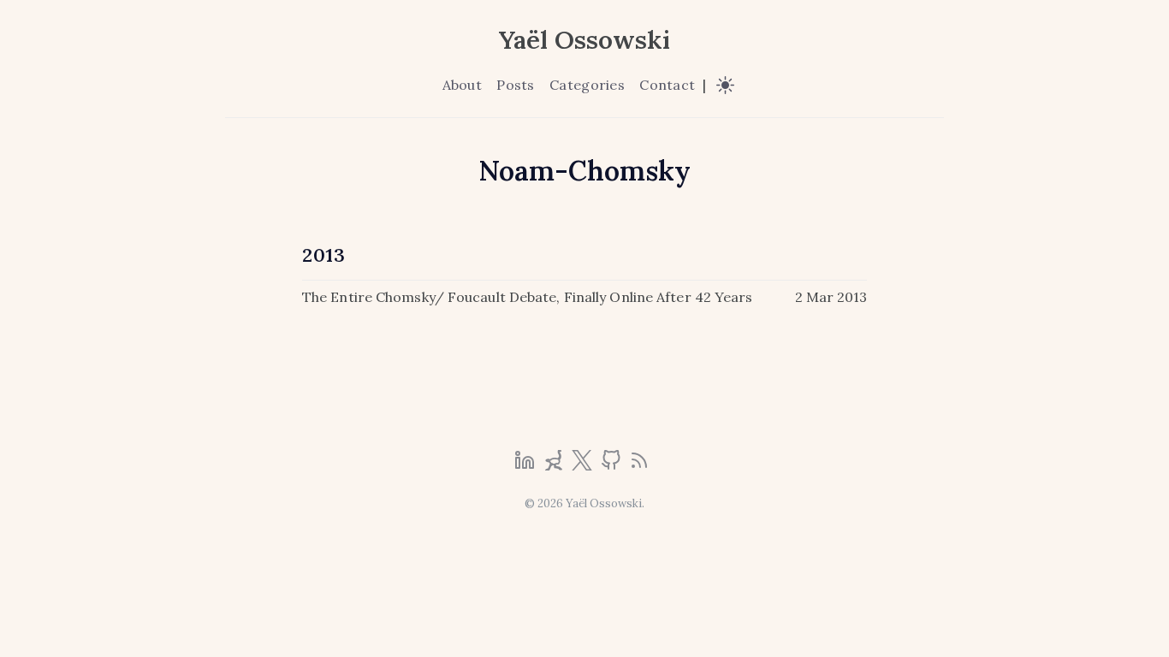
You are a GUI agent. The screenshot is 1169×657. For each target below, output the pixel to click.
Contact (667, 84)
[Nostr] (555, 465)
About (462, 84)
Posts (515, 84)
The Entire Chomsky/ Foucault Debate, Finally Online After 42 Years (527, 296)
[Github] (613, 465)
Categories (587, 84)
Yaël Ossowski (584, 39)
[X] (584, 465)
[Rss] (639, 465)
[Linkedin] (526, 465)
